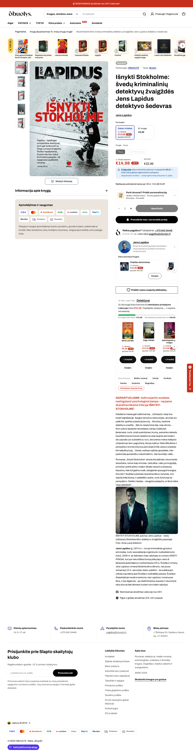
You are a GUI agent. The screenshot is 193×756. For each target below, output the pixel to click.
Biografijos (149, 383)
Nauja (121, 152)
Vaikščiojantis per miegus (169, 341)
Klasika (123, 383)
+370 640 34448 (163, 230)
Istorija (155, 378)
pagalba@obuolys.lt (160, 234)
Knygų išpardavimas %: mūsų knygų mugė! (51, 31)
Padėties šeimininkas (140, 262)
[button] (190, 378)
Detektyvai (143, 300)
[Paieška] (144, 14)
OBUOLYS (133, 68)
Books (152, 68)
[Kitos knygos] (182, 45)
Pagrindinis (20, 31)
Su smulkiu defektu (138, 152)
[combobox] (96, 14)
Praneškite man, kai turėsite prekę (149, 219)
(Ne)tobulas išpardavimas (131, 388)
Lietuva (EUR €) (19, 723)
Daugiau (155, 276)
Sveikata (167, 378)
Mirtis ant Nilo (128, 341)
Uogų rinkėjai (148, 340)
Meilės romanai (140, 378)
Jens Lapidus (124, 115)
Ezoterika (136, 383)
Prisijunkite (126, 170)
